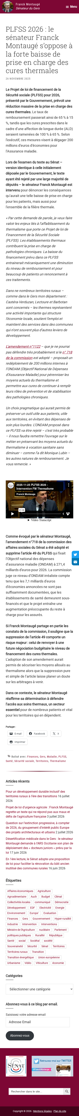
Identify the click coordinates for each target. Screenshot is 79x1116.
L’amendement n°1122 (23, 346)
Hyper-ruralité (63, 919)
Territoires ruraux (17, 952)
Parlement (60, 930)
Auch (34, 897)
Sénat (44, 946)
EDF (32, 907)
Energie (59, 907)
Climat (58, 897)
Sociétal (35, 941)
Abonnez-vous (19, 1035)
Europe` (34, 913)
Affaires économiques (20, 891)
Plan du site (59, 1111)
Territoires (42, 761)
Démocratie (61, 902)
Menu (73, 6)
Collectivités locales (18, 902)
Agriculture (44, 891)
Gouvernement (41, 919)
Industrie (12, 924)
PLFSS (62, 756)
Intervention (29, 924)
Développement (16, 907)
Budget (45, 897)
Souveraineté (15, 946)
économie (58, 963)
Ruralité (39, 935)
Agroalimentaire (16, 897)
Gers (42, 756)
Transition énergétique (20, 957)
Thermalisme (58, 761)
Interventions (49, 924)
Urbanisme (13, 963)
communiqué (42, 902)
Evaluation (50, 913)
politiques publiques (19, 935)
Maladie (52, 756)
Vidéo (28, 963)
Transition (38, 952)
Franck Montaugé (28, 4)
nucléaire (44, 930)
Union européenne (49, 957)
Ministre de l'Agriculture (21, 930)
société (48, 941)
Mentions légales (42, 1111)
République (55, 935)
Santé (9, 761)
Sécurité (32, 946)
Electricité (45, 907)
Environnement (16, 913)
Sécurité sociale (24, 761)
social (22, 941)
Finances (32, 756)
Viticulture (42, 963)
